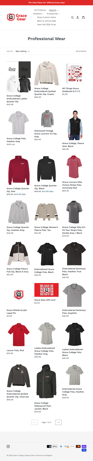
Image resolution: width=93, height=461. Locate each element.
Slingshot (48, 455)
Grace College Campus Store (24, 455)
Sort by (10, 51)
